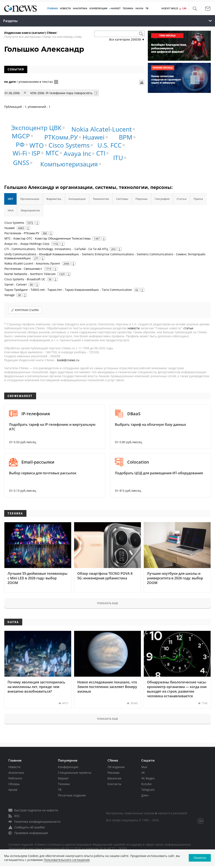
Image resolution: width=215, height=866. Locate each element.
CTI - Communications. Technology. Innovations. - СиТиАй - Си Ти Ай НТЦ (56, 249)
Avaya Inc (77, 153)
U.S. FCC (109, 145)
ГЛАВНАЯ (52, 8)
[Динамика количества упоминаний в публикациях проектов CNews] (142, 82)
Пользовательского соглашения (67, 860)
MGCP (21, 136)
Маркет (63, 778)
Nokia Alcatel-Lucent (101, 129)
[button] (195, 9)
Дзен (144, 795)
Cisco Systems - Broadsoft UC (24, 279)
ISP (35, 153)
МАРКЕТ (116, 8)
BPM (125, 137)
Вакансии (114, 778)
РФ (20, 144)
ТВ (147, 8)
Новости (14, 767)
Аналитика (80, 8)
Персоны (141, 199)
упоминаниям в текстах (35, 82)
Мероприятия (30, 210)
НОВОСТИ (65, 8)
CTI (100, 153)
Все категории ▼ (127, 39)
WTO (36, 145)
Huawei (94, 137)
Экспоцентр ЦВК (36, 127)
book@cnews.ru (68, 360)
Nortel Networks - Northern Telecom (30, 274)
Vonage (9, 295)
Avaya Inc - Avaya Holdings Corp (26, 244)
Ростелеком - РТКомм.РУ (21, 233)
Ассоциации (77, 199)
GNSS (21, 162)
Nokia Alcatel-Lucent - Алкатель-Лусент (32, 263)
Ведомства (53, 199)
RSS (17, 816)
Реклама (113, 773)
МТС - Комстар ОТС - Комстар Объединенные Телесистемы (47, 238)
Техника (64, 784)
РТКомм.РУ (61, 137)
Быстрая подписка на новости (36, 810)
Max (144, 767)
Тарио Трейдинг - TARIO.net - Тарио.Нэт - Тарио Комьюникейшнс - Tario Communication (68, 290)
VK (143, 773)
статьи (188, 328)
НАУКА (139, 8)
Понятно (200, 858)
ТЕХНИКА (128, 8)
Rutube (146, 784)
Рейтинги (15, 778)
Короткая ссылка (27, 310)
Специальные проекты (74, 773)
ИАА (11, 210)
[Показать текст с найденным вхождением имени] (56, 81)
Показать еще (107, 603)
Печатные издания (72, 795)
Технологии (101, 199)
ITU (118, 157)
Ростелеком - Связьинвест (23, 269)
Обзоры (14, 784)
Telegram (148, 790)
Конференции (68, 767)
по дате (10, 82)
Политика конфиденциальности (37, 822)
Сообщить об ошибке (29, 827)
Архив (12, 790)
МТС (52, 153)
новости (134, 328)
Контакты (114, 784)
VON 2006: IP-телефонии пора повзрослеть (61, 93)
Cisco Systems (69, 145)
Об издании (116, 767)
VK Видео (148, 778)
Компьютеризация (69, 164)
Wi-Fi (20, 153)
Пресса (198, 199)
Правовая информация (31, 833)
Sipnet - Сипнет (15, 284)
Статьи (181, 199)
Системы (122, 199)
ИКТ (10, 199)
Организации (29, 199)
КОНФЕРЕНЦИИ (98, 8)
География (162, 199)
